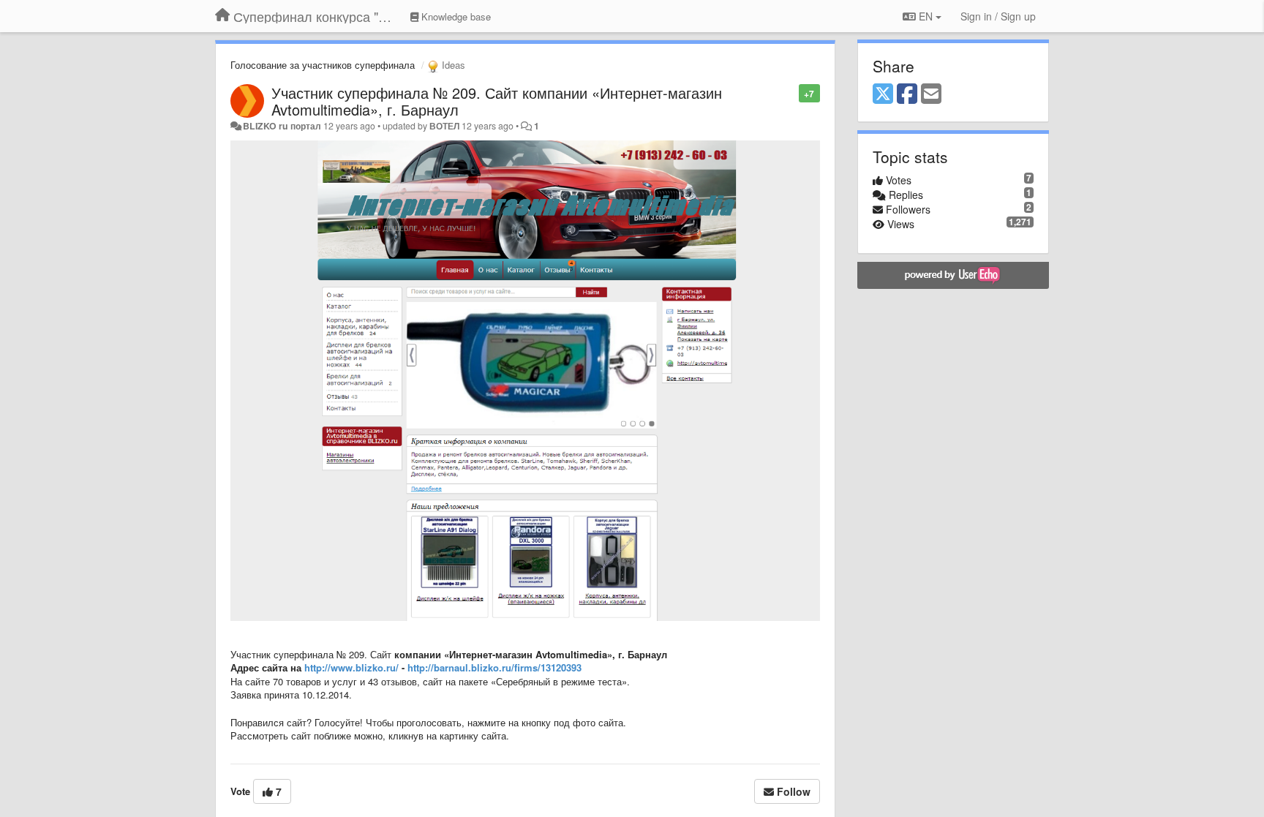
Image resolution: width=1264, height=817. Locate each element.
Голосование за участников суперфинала (322, 65)
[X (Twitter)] (883, 94)
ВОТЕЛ (444, 125)
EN (926, 16)
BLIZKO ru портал (282, 125)
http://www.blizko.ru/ (351, 667)
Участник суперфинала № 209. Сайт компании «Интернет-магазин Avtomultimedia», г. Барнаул (496, 101)
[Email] (931, 94)
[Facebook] (907, 94)
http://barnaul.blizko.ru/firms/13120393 (494, 667)
